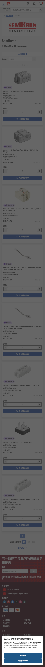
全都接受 (23, 655)
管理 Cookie (23, 661)
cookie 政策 (23, 648)
